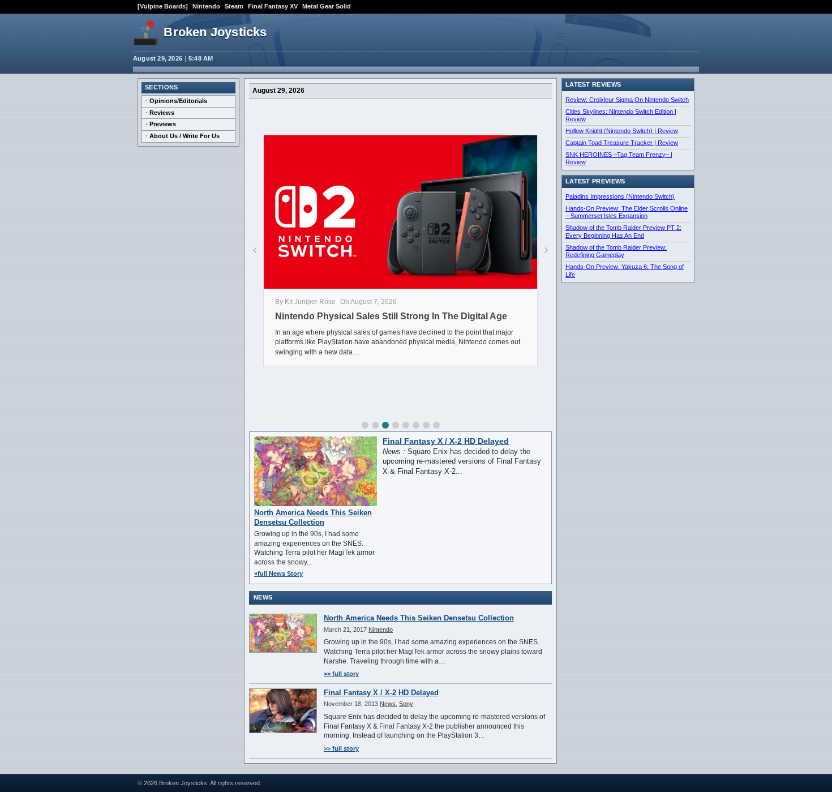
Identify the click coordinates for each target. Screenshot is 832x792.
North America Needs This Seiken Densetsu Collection (313, 517)
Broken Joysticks (215, 31)
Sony (406, 703)
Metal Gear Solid (326, 6)
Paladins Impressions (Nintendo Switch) (620, 196)
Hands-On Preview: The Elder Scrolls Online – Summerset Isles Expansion (626, 212)
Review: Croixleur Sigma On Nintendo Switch (627, 99)
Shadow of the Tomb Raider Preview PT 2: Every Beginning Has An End (623, 231)
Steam (234, 6)
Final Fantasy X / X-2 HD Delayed (446, 441)
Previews (162, 124)
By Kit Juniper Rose (305, 302)
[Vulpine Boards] (163, 6)
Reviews (161, 112)
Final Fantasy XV (273, 6)
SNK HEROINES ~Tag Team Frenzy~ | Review (618, 158)
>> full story (341, 673)
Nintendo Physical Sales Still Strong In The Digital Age (391, 316)
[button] (365, 425)
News (388, 703)
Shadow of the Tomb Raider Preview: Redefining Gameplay (616, 251)
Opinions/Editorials (178, 100)
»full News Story (278, 573)
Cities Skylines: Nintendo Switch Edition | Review (620, 115)
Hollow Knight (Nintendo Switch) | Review (621, 130)
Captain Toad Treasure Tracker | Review (621, 142)
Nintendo (206, 6)
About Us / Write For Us (184, 135)
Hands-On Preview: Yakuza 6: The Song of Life (624, 270)
